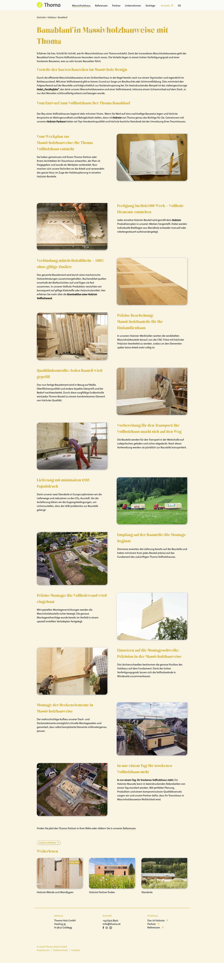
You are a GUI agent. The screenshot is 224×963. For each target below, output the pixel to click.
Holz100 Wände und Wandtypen (55, 892)
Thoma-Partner (67, 828)
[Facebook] (103, 928)
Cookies (75, 950)
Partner (116, 5)
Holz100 (41, 176)
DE (179, 5)
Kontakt (165, 5)
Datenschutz (60, 950)
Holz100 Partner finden (102, 892)
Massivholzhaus (81, 5)
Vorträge (150, 5)
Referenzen (101, 5)
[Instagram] (110, 928)
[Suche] (185, 5)
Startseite (41, 17)
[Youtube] (106, 928)
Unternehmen (133, 5)
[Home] (48, 5)
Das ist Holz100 (156, 920)
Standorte (147, 892)
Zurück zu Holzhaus (47, 842)
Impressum (43, 950)
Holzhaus (52, 17)
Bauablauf (62, 17)
